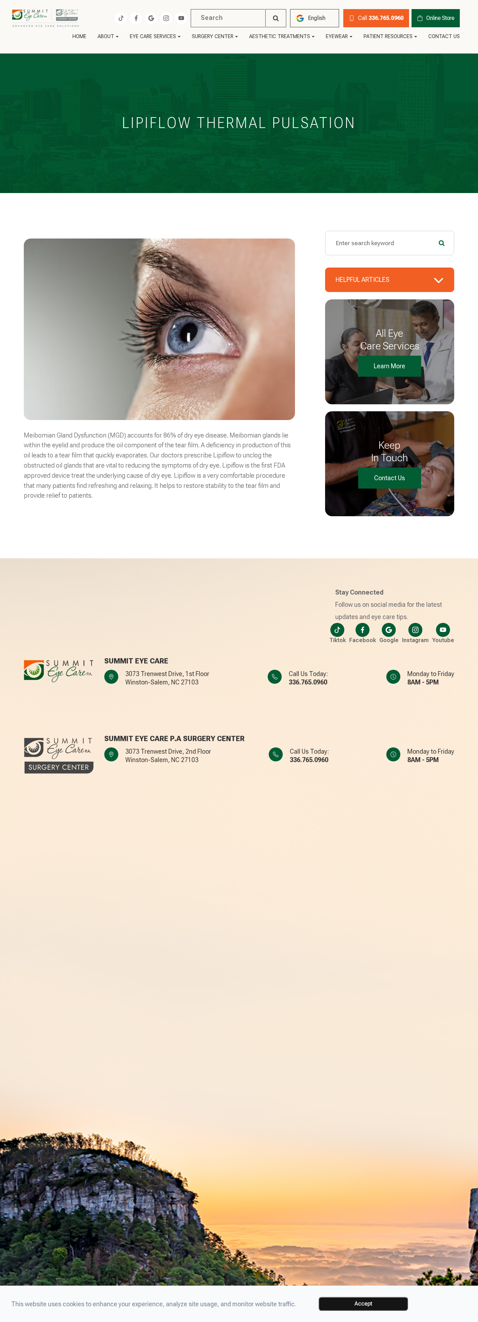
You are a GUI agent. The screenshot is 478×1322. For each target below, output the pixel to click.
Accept (363, 1303)
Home (79, 37)
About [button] (106, 37)
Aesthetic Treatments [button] (279, 37)
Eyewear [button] (337, 37)
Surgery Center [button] (212, 37)
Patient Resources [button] (388, 37)
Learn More (389, 366)
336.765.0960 (308, 682)
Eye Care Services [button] (153, 37)
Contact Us (444, 37)
